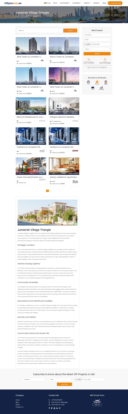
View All (97, 404)
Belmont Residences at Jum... (30, 117)
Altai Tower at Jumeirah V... (29, 57)
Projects (87, 3)
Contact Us (19, 407)
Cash (88, 83)
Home (55, 3)
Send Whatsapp (105, 62)
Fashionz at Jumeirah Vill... (29, 147)
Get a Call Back (89, 62)
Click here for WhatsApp (59, 402)
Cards (92, 89)
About (18, 404)
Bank (105, 84)
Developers (76, 3)
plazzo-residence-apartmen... (64, 177)
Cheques (101, 89)
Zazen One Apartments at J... (30, 177)
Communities (64, 3)
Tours (49, 3)
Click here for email (58, 404)
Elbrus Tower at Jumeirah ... (62, 57)
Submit (70, 31)
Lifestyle (96, 3)
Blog (104, 3)
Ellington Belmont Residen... (62, 117)
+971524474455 (115, 3)
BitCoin (97, 84)
